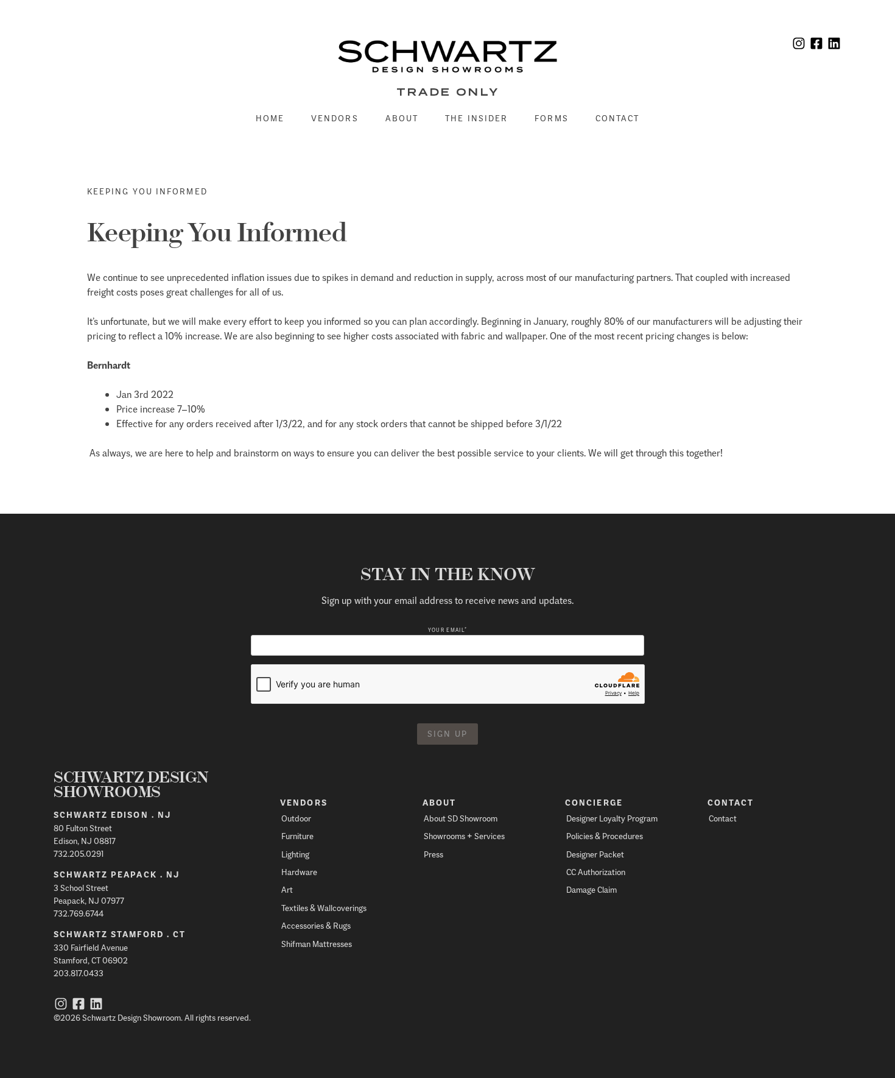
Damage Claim (591, 889)
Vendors (335, 118)
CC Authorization (595, 872)
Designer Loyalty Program (612, 818)
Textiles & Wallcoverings (324, 907)
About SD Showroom (460, 818)
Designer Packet (595, 854)
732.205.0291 (79, 853)
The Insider (476, 118)
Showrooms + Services (464, 836)
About (402, 118)
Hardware (299, 872)
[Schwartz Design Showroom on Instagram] (798, 44)
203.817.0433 (79, 973)
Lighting (295, 854)
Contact (617, 118)
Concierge (594, 802)
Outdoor (296, 818)
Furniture (297, 836)
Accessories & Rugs (316, 925)
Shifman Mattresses (316, 943)
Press (433, 854)
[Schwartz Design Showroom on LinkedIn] (834, 44)
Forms (552, 118)
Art (287, 889)
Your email (447, 629)
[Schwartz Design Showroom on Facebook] (816, 44)
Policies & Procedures (604, 836)
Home (270, 118)
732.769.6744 (79, 913)
